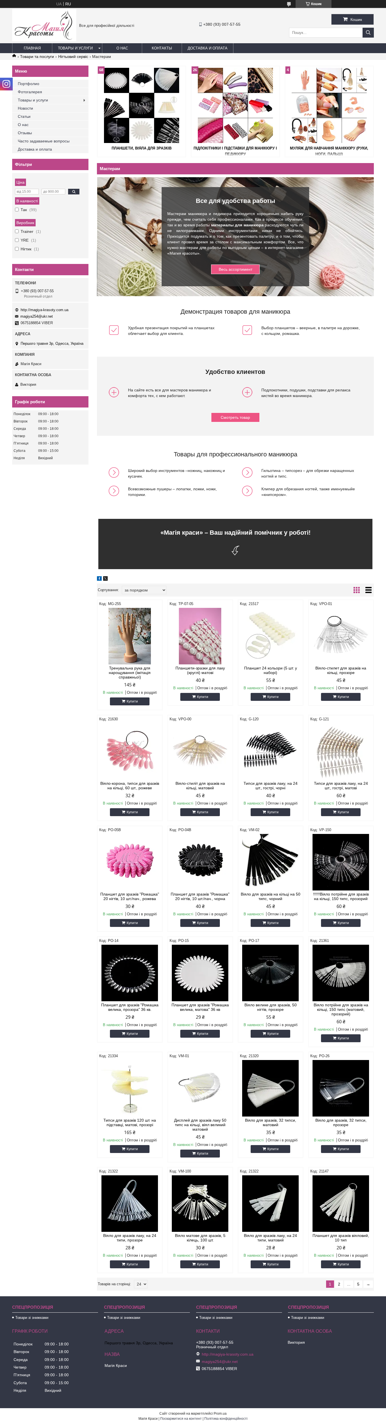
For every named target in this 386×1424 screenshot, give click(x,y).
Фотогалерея (30, 92)
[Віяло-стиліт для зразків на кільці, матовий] (200, 751)
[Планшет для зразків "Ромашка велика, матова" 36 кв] (200, 973)
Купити (132, 701)
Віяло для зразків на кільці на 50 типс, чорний (270, 896)
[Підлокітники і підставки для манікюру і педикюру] (235, 105)
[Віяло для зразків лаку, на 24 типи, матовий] (270, 1203)
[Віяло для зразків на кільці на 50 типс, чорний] (270, 862)
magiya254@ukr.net (36, 316)
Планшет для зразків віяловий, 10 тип (341, 1237)
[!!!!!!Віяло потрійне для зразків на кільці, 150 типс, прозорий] (341, 862)
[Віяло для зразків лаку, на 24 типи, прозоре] (130, 1203)
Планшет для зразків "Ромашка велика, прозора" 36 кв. (130, 1007)
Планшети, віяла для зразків (142, 148)
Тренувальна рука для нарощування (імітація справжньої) (130, 672)
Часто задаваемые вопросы (44, 141)
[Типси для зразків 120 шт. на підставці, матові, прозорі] (130, 1088)
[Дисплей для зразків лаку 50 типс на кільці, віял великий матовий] (200, 1088)
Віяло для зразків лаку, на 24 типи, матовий (270, 1237)
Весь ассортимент (235, 269)
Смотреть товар (235, 417)
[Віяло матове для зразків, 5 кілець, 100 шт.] (200, 1203)
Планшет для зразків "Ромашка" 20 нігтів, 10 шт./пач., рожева (129, 896)
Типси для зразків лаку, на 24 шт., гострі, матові (341, 785)
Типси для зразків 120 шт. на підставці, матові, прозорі (129, 1122)
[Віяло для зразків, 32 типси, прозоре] (341, 1088)
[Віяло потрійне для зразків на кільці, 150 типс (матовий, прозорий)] (341, 973)
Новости (25, 108)
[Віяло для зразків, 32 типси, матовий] (270, 1088)
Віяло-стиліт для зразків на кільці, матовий (200, 785)
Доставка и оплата (207, 48)
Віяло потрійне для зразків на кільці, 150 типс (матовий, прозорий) (341, 1009)
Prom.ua (220, 1414)
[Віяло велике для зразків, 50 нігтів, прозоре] (270, 973)
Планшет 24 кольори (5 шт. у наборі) (270, 670)
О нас (122, 48)
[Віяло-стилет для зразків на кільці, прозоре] (341, 636)
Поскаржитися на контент (181, 1419)
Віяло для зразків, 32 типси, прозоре (341, 1122)
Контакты (162, 48)
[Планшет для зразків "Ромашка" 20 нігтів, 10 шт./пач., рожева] (130, 862)
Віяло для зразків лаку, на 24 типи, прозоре (129, 1237)
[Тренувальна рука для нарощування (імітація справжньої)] (130, 636)
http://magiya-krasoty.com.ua (44, 310)
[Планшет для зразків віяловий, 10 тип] (341, 1203)
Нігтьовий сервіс (73, 56)
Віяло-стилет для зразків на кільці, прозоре (340, 670)
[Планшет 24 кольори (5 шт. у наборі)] (270, 636)
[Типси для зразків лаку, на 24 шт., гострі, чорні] (270, 751)
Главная (32, 48)
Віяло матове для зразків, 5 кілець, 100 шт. (200, 1237)
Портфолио (28, 83)
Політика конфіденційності (226, 1419)
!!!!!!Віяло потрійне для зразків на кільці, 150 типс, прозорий (341, 896)
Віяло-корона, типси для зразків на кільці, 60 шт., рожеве (129, 785)
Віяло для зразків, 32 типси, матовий (270, 1122)
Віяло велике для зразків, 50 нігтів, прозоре (270, 1007)
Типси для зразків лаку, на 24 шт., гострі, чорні (271, 785)
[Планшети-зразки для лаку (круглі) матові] (200, 636)
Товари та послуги (37, 56)
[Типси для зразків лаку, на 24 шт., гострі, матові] (341, 751)
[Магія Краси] (44, 40)
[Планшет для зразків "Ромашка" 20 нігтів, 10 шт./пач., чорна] (200, 862)
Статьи (24, 116)
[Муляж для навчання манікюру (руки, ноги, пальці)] (329, 105)
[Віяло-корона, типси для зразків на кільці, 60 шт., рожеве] (130, 751)
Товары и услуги (75, 48)
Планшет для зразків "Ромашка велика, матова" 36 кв (200, 1007)
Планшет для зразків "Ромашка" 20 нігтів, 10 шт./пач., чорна (200, 896)
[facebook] (99, 579)
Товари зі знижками (31, 1317)
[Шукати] (368, 33)
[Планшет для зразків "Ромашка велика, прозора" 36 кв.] (130, 973)
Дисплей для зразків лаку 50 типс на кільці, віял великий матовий (200, 1125)
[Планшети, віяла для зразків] (141, 105)
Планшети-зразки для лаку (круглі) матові (200, 670)
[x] (105, 579)
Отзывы (25, 133)
